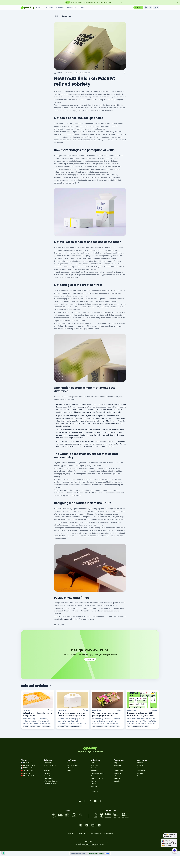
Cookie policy (71, 833)
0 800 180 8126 (28, 770)
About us (140, 762)
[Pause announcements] (121, 2)
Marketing (94, 770)
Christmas (94, 786)
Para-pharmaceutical (97, 773)
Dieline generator (73, 765)
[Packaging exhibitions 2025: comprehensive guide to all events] (142, 700)
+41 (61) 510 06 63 (28, 776)
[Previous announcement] (59, 2)
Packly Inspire (118, 770)
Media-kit (117, 781)
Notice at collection (78, 854)
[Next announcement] (118, 2)
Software (49, 7)
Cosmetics (94, 768)
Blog (57, 16)
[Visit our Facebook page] (84, 801)
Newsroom (117, 765)
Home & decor (95, 776)
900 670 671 (27, 773)
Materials (47, 773)
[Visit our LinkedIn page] (79, 801)
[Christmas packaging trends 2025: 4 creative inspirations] (72, 700)
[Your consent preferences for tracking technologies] (3, 853)
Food (92, 762)
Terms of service (95, 833)
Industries (59, 7)
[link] (66, 16)
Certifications (141, 770)
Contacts (82, 7)
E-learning (117, 776)
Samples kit (117, 773)
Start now (138, 7)
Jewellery (94, 783)
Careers (139, 776)
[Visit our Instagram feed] (90, 801)
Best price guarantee (50, 783)
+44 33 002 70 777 (29, 762)
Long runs (47, 768)
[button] (146, 7)
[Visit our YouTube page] (95, 801)
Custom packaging (50, 765)
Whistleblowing (108, 833)
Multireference (48, 778)
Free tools (117, 778)
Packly (66, 619)
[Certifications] (111, 815)
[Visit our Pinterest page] (100, 801)
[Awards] (67, 815)
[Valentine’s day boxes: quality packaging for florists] (107, 700)
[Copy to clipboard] (124, 73)
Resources (70, 7)
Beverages (94, 765)
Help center (117, 768)
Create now (90, 659)
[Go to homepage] (27, 7)
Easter (93, 789)
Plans (69, 770)
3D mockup (71, 768)
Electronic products (97, 778)
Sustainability (141, 773)
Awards (139, 768)
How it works (48, 762)
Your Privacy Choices (96, 854)
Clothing (93, 781)
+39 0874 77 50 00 (29, 765)
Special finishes (49, 776)
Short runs (47, 770)
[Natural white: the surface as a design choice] (38, 700)
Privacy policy (83, 833)
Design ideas (27, 710)
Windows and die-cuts (51, 781)
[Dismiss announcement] (177, 2)
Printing (38, 7)
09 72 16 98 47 (28, 768)
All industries (94, 791)
